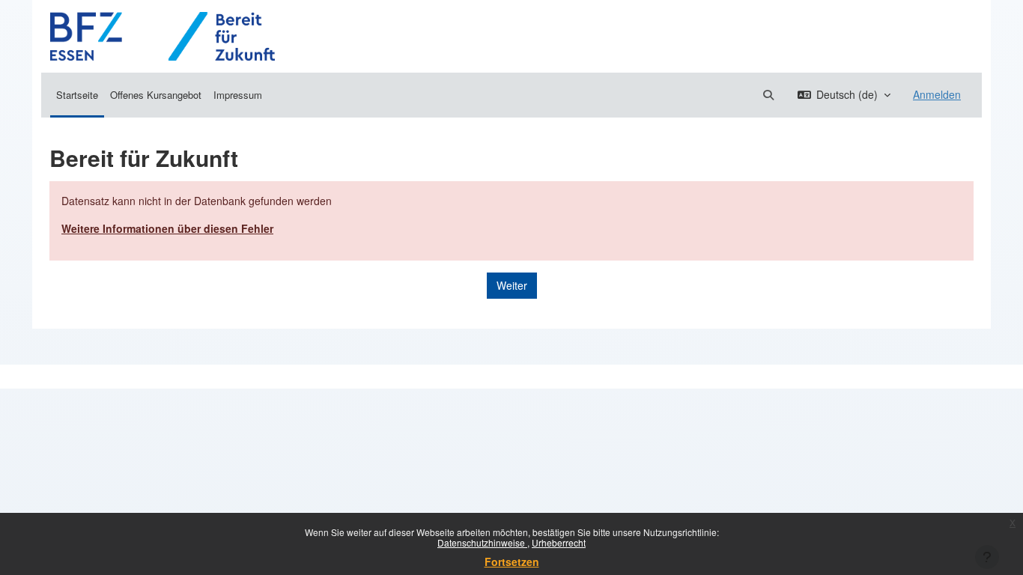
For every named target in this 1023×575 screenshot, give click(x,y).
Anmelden (937, 94)
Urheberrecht (559, 542)
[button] (768, 95)
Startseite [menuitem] (77, 95)
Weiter (512, 285)
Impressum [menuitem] (237, 95)
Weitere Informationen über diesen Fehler (167, 228)
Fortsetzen (512, 561)
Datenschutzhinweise (482, 542)
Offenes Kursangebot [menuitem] (155, 95)
